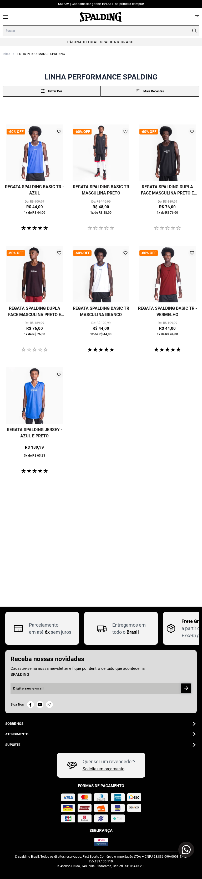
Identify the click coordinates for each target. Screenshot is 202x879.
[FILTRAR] (52, 91)
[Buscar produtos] (194, 31)
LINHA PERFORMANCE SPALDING (41, 54)
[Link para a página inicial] (6, 53)
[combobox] (101, 30)
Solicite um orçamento (103, 768)
